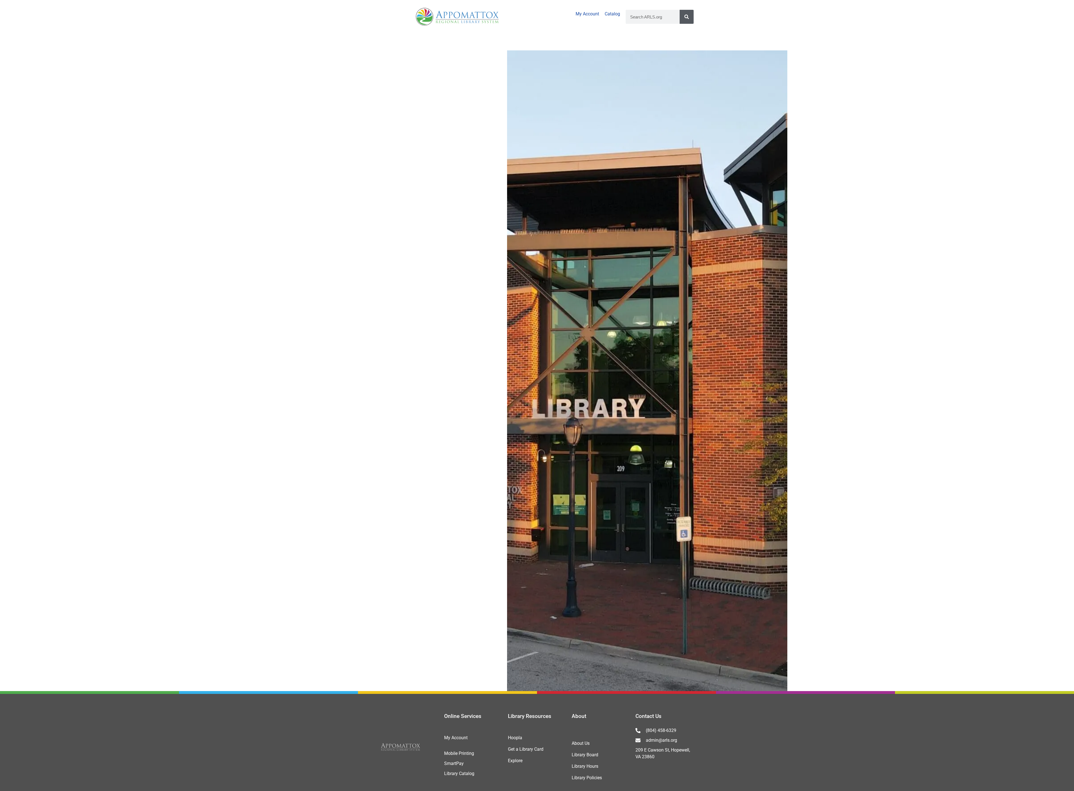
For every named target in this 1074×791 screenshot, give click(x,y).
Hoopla (515, 737)
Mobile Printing (459, 753)
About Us (581, 743)
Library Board (585, 754)
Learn (634, 42)
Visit (81, 42)
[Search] (687, 17)
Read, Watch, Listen (446, 42)
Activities (253, 42)
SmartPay (454, 763)
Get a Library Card (525, 749)
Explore (515, 760)
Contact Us (648, 716)
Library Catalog (459, 773)
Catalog (612, 14)
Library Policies (587, 777)
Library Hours (585, 766)
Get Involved (812, 42)
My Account (587, 14)
